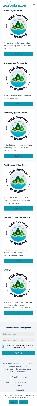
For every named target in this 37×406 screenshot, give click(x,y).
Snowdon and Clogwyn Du (15, 63)
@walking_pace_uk (19, 377)
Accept (13, 402)
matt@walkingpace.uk (18, 372)
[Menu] (34, 4)
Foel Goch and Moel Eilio (15, 165)
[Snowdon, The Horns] (18, 26)
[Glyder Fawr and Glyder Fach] (18, 233)
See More (20, 54)
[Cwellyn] (18, 285)
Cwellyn (7, 270)
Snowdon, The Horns (13, 10)
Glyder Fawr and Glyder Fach (17, 217)
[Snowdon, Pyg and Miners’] (18, 128)
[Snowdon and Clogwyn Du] (18, 78)
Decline (23, 402)
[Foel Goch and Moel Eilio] (18, 180)
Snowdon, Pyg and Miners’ (15, 113)
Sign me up (18, 353)
